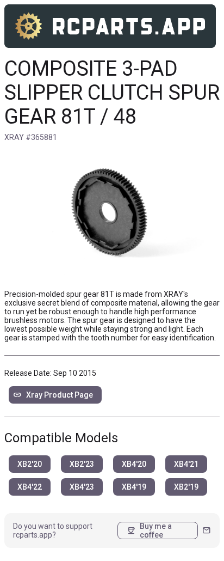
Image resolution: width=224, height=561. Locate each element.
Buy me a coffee (149, 530)
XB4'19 (134, 487)
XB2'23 (82, 464)
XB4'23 (82, 487)
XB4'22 (29, 487)
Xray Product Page (53, 394)
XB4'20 (134, 464)
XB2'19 (186, 487)
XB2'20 (29, 464)
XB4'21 (186, 464)
